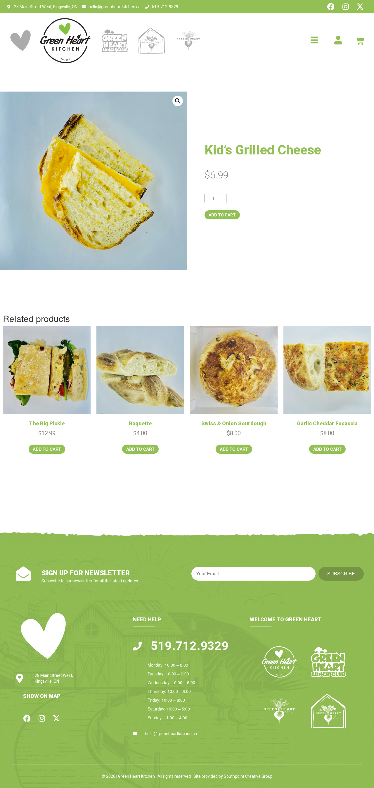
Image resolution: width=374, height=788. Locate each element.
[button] (177, 101)
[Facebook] (331, 6)
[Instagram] (345, 6)
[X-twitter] (360, 6)
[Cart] (360, 40)
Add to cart (222, 215)
